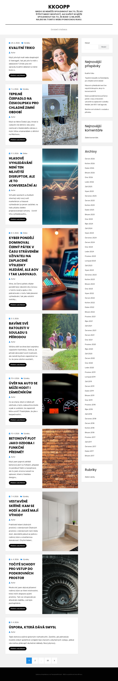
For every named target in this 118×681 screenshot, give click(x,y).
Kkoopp (59, 6)
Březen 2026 (90, 173)
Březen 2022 (90, 312)
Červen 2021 (89, 335)
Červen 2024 (90, 242)
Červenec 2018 (90, 419)
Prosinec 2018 (90, 405)
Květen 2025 (90, 205)
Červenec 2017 (90, 447)
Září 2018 (88, 414)
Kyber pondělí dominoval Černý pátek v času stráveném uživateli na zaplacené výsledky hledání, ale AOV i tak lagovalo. (23, 256)
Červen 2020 (90, 358)
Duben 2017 (89, 451)
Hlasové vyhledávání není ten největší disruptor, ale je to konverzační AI (23, 172)
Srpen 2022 (89, 293)
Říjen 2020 (89, 349)
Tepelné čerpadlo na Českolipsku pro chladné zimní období (24, 103)
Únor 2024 (89, 247)
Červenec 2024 (91, 238)
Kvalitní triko (22, 48)
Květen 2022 (90, 303)
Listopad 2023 (90, 261)
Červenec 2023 (91, 275)
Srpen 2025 (89, 191)
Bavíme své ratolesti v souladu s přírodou (19, 330)
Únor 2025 (89, 219)
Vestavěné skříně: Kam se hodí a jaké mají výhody (23, 508)
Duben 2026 (89, 168)
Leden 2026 (89, 182)
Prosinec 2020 (90, 344)
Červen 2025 (90, 201)
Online (25, 153)
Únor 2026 (89, 177)
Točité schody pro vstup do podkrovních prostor (22, 571)
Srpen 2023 (89, 270)
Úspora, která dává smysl (32, 627)
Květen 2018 (89, 428)
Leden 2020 (89, 368)
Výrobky (27, 43)
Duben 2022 (89, 307)
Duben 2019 (89, 391)
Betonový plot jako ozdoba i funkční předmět (22, 445)
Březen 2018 (89, 433)
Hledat (87, 43)
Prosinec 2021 (90, 317)
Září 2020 (88, 354)
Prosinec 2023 (90, 256)
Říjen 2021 (89, 321)
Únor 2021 (89, 340)
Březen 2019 (89, 395)
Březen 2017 (89, 456)
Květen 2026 (90, 164)
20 (49, 660)
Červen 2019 (89, 386)
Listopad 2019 (90, 377)
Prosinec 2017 (90, 437)
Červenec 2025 (91, 196)
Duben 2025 (89, 210)
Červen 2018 (89, 423)
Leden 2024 (89, 252)
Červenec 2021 (90, 330)
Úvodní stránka (59, 29)
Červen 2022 (90, 298)
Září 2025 (88, 187)
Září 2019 (88, 382)
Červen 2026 (90, 159)
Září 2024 (88, 228)
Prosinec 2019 (90, 372)
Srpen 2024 (89, 233)
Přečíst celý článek (18, 75)
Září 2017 (88, 442)
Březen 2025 (90, 215)
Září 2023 (88, 266)
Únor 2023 (89, 289)
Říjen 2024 (89, 224)
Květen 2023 (90, 279)
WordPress (78, 674)
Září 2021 (88, 326)
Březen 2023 (90, 284)
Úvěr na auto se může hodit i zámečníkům (23, 388)
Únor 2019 (89, 400)
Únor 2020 (89, 363)
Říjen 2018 (89, 409)
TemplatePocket (56, 674)
